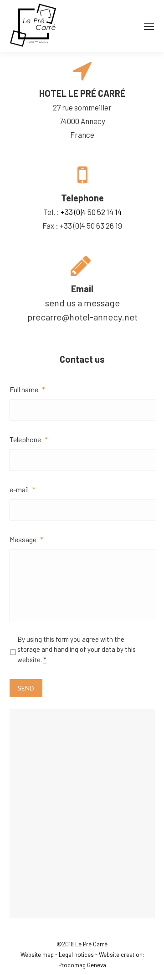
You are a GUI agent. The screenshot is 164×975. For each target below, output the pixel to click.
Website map (37, 954)
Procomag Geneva (82, 965)
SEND (26, 688)
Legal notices (76, 954)
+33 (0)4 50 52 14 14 (91, 211)
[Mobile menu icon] (149, 26)
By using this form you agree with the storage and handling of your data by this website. (76, 649)
